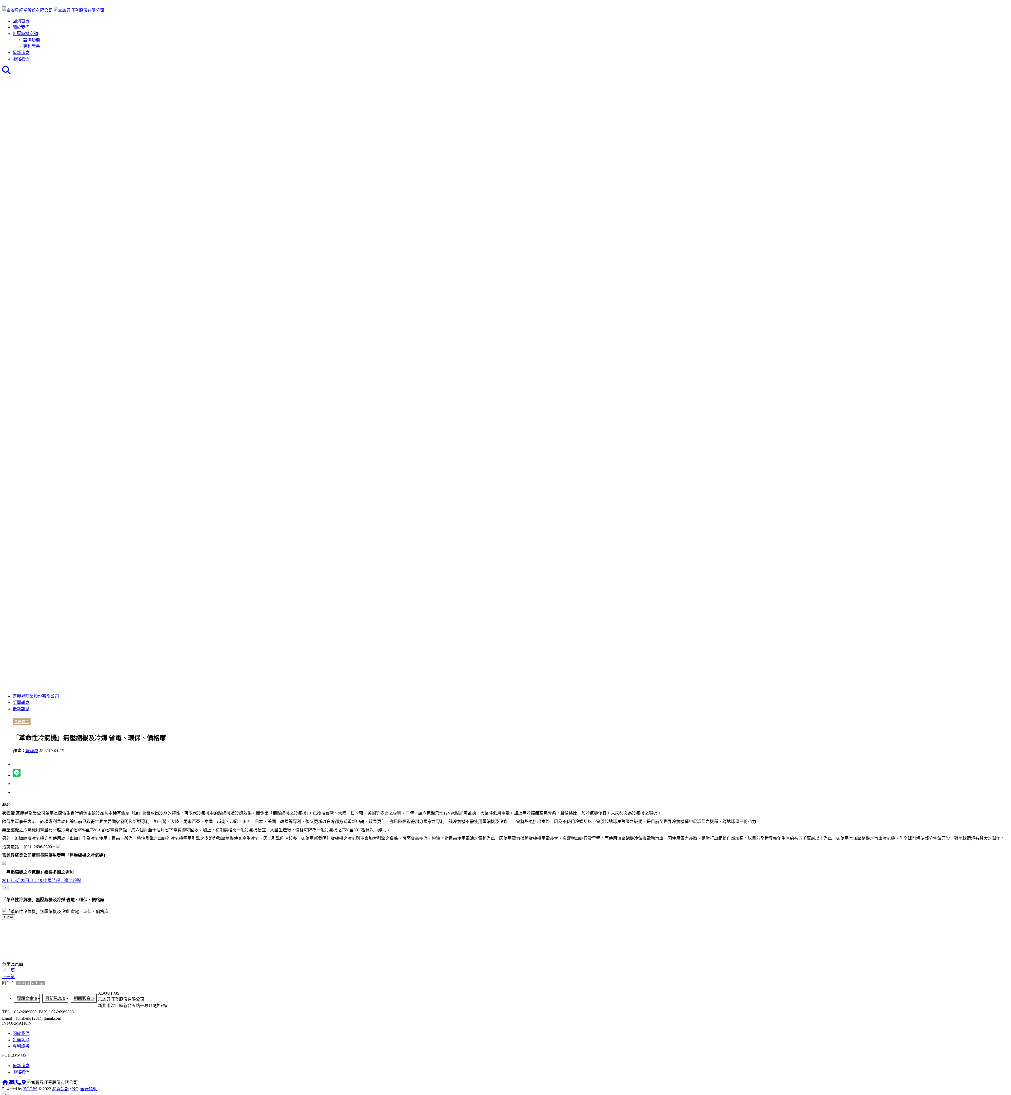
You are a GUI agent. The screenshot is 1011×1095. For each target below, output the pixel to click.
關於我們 (21, 27)
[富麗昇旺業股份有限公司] (53, 10)
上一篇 (8, 970)
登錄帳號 (88, 1089)
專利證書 (31, 46)
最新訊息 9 (55, 998)
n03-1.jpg (23, 983)
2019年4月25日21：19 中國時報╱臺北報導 (41, 880)
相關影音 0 (84, 998)
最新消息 (21, 52)
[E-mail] (12, 1082)
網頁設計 (60, 1089)
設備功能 (31, 40)
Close (8, 917)
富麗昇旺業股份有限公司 (36, 696)
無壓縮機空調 (25, 33)
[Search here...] (6, 72)
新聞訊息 (21, 702)
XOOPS (30, 1089)
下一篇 (8, 976)
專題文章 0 (27, 998)
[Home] (5, 1082)
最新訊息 (21, 709)
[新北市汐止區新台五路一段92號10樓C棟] (24, 1082)
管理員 (31, 750)
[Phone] (19, 1082)
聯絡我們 (21, 59)
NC (75, 1089)
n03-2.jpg (38, 983)
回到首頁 (21, 21)
